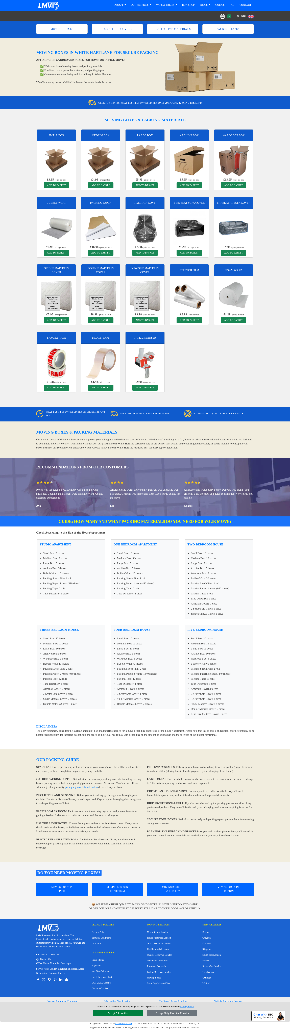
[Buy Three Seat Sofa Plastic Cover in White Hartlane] (233, 228)
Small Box (56, 135)
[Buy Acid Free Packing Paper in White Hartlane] (100, 228)
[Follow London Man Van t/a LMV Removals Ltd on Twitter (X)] (43, 979)
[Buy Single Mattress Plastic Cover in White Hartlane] (56, 295)
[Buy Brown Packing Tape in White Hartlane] (100, 362)
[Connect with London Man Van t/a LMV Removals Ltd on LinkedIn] (60, 979)
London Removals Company (62, 1001)
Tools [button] (204, 5)
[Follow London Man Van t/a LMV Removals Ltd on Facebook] (38, 979)
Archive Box (189, 135)
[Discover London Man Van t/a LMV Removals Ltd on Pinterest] (55, 979)
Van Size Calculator (101, 971)
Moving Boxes (154, 977)
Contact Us (43, 959)
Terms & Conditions (101, 938)
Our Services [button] (140, 5)
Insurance (96, 943)
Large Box (145, 135)
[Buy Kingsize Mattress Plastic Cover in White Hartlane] (145, 295)
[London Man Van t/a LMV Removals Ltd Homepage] (48, 5)
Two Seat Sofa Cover (189, 202)
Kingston (206, 949)
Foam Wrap (233, 270)
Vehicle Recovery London (228, 1001)
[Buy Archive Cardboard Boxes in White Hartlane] (189, 160)
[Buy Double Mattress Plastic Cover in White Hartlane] (100, 295)
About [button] (119, 5)
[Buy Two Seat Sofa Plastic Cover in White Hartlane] (189, 228)
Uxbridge (206, 977)
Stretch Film (189, 270)
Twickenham (208, 972)
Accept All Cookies (117, 1013)
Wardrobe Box (234, 135)
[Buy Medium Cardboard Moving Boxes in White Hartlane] (100, 160)
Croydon (206, 938)
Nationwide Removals (157, 960)
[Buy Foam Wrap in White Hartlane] (233, 295)
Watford (206, 983)
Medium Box (101, 135)
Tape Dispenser (145, 337)
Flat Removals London (158, 949)
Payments (96, 965)
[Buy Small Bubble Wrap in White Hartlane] (56, 228)
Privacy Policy (99, 932)
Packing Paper (100, 202)
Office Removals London (159, 943)
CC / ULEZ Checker (101, 983)
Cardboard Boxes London (173, 1001)
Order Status (98, 960)
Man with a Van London (117, 1001)
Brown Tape (101, 337)
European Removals (156, 966)
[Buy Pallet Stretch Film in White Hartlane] (189, 295)
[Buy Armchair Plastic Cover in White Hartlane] (145, 228)
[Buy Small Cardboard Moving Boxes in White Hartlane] (56, 160)
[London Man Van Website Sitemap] (66, 979)
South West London (211, 966)
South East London (211, 955)
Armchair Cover (145, 202)
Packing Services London (159, 972)
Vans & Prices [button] (165, 5)
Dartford (206, 943)
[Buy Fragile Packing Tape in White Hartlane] (56, 362)
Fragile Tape (56, 337)
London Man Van (123, 1023)
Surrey (205, 960)
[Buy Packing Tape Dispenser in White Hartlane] (145, 362)
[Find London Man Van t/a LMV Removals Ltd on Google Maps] (49, 979)
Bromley (206, 932)
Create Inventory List (102, 977)
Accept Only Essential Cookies (172, 1013)
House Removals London (159, 938)
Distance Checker (100, 988)
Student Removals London (159, 955)
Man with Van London (157, 932)
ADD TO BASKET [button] (56, 185)
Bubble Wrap (56, 202)
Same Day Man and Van (158, 983)
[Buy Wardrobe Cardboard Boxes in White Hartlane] (233, 160)
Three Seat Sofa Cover (233, 202)
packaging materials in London (81, 787)
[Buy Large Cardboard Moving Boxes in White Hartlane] (145, 160)
